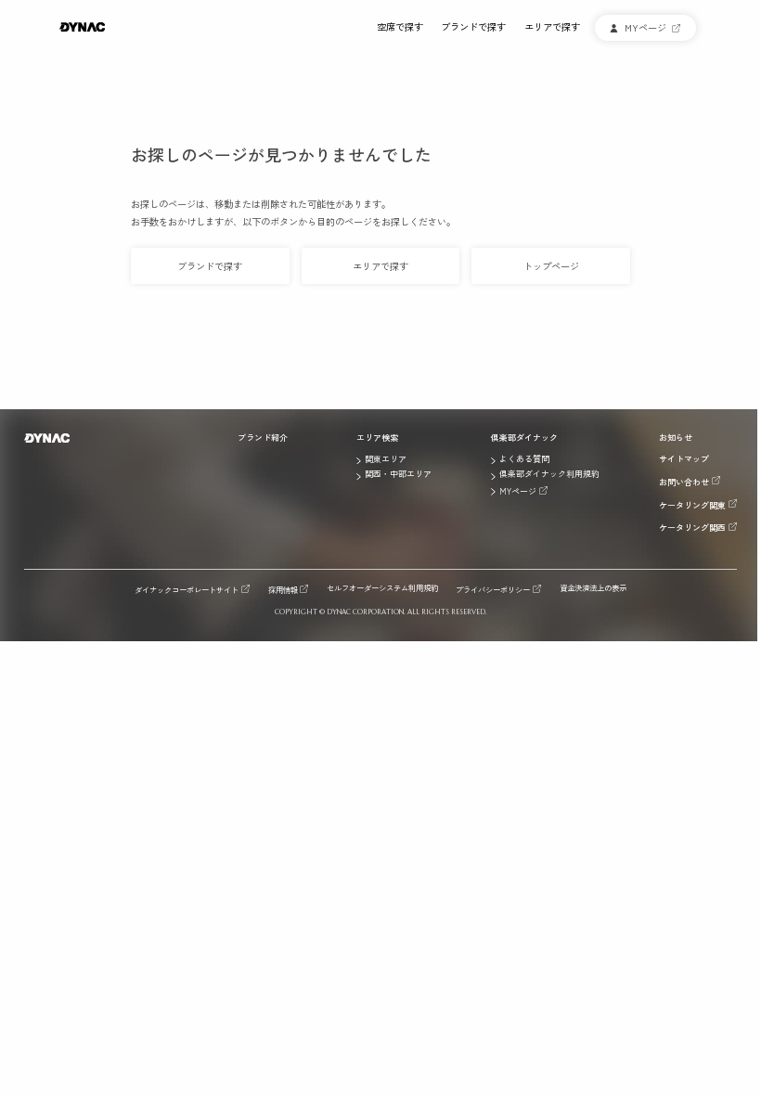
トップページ (551, 266)
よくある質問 (524, 459)
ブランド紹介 (263, 438)
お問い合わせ (684, 481)
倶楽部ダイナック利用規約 (549, 474)
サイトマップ (684, 459)
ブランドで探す (473, 27)
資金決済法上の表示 (593, 588)
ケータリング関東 (692, 504)
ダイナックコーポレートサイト (187, 589)
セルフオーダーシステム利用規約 (382, 588)
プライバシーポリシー (493, 589)
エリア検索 (377, 438)
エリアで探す (552, 27)
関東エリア (385, 459)
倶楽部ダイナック (524, 438)
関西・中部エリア (398, 474)
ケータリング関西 (692, 527)
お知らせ (675, 438)
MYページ (517, 490)
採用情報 (283, 589)
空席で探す (400, 27)
